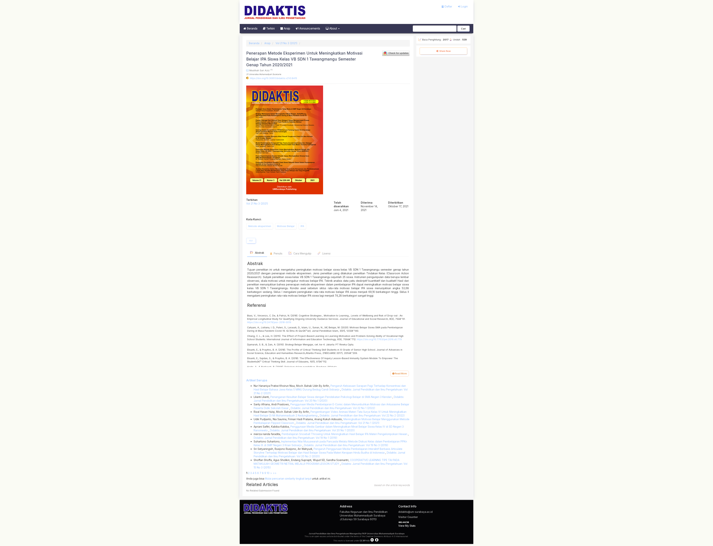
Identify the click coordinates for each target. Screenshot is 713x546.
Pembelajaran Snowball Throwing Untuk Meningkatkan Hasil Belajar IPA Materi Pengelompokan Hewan (345, 434)
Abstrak (259, 252)
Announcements (309, 28)
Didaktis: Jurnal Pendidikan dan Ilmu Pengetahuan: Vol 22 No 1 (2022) (333, 408)
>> (274, 473)
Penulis (277, 253)
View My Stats (407, 525)
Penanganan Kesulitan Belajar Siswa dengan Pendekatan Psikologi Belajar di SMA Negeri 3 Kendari (331, 396)
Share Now (445, 51)
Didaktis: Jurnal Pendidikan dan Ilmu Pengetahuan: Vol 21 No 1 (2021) (338, 422)
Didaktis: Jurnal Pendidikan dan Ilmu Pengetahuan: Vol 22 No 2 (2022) (362, 415)
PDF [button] (251, 241)
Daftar (448, 6)
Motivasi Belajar (286, 226)
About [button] (333, 28)
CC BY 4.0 (364, 541)
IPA (302, 226)
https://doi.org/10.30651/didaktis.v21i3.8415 (273, 78)
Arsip (286, 28)
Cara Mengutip (302, 253)
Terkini (270, 28)
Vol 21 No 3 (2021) (286, 43)
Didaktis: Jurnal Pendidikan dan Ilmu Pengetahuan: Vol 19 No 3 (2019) (346, 445)
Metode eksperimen (259, 226)
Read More (400, 373)
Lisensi (326, 253)
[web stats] (403, 522)
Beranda (251, 28)
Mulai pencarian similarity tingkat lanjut (288, 478)
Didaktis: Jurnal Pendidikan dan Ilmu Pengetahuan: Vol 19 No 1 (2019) (295, 437)
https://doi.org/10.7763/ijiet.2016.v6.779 (379, 339)
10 (268, 473)
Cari (463, 28)
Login (464, 6)
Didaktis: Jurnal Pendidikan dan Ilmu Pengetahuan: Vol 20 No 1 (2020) (312, 430)
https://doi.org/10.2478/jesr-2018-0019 (269, 322)
